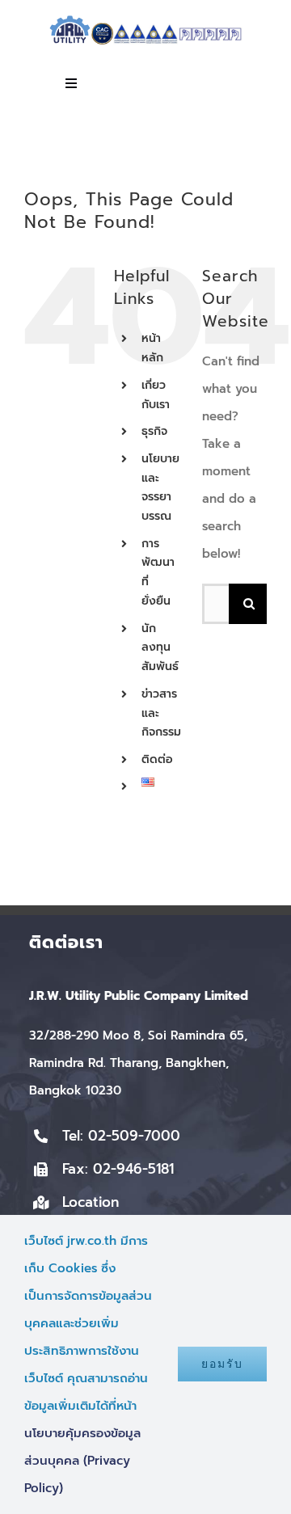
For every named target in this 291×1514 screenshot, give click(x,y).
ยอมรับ (222, 1363)
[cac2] (102, 28)
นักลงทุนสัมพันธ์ (160, 648)
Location (90, 1201)
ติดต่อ (157, 759)
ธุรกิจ (154, 431)
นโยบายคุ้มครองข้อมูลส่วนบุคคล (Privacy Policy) (82, 1460)
